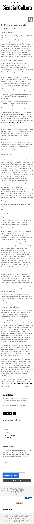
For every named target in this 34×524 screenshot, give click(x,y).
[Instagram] (5, 2)
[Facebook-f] (2, 2)
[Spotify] (17, 2)
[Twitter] (7, 413)
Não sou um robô (8, 470)
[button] (2, 13)
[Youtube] (14, 2)
